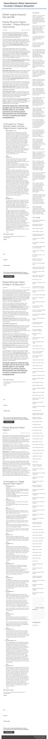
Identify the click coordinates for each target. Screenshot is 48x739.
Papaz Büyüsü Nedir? (36, 526)
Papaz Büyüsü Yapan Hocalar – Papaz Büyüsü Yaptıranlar (16, 24)
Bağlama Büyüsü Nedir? (37, 549)
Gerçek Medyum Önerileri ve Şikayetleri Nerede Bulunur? (38, 414)
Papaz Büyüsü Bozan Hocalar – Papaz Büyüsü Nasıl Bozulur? (38, 268)
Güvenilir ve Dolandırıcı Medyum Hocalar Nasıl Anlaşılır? (38, 310)
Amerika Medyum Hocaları (37, 382)
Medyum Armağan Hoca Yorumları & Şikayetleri (38, 120)
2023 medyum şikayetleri (40, 617)
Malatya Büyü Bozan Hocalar (38, 392)
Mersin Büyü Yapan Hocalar (38, 395)
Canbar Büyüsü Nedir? (40, 108)
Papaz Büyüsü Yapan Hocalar (41, 738)
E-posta (5, 259)
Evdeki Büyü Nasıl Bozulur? (37, 368)
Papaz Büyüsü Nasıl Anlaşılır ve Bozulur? (13, 283)
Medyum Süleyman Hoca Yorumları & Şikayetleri (37, 486)
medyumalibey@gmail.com (11, 152)
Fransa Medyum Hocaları (37, 453)
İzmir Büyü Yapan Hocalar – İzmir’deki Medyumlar (38, 323)
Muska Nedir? (35, 461)
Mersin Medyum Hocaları (37, 421)
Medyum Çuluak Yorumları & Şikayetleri (38, 195)
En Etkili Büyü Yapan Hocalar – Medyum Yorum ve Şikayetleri (38, 287)
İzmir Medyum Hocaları (37, 430)
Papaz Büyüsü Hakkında (40, 172)
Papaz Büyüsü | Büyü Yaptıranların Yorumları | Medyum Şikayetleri (40, 737)
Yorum (5, 239)
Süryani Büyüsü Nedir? (36, 555)
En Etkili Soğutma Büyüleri (37, 427)
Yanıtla (7, 155)
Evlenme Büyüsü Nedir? (37, 543)
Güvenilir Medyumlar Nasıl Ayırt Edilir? (38, 71)
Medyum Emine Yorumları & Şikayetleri (37, 207)
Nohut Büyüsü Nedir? (36, 546)
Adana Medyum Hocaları (37, 441)
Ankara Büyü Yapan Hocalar (38, 362)
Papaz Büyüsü (35, 625)
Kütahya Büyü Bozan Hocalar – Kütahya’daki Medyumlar (38, 235)
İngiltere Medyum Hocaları (37, 385)
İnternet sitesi (6, 265)
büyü (22, 39)
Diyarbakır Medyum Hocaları (38, 436)
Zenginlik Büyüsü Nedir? (37, 456)
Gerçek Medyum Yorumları (37, 231)
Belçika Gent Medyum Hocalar (38, 375)
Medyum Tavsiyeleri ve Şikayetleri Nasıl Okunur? (37, 418)
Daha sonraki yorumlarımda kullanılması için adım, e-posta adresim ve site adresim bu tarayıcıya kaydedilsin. (16, 273)
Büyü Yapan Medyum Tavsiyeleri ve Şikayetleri (37, 330)
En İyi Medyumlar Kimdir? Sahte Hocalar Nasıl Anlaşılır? (38, 247)
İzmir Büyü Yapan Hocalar (37, 326)
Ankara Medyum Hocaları (37, 438)
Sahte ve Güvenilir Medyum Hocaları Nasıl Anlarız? (38, 60)
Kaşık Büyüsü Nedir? (40, 130)
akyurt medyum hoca (40, 610)
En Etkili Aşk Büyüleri (36, 424)
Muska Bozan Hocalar (36, 279)
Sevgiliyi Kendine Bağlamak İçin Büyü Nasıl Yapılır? (38, 221)
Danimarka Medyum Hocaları (38, 450)
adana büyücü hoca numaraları (38, 618)
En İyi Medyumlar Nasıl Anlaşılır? (38, 294)
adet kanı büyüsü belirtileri (37, 597)
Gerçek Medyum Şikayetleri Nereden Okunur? (37, 306)
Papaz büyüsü (11, 34)
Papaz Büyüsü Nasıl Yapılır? (13, 428)
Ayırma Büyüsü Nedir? (36, 410)
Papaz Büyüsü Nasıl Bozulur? (38, 532)
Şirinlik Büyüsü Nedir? (36, 459)
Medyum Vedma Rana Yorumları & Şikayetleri (38, 98)
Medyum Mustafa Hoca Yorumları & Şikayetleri (38, 37)
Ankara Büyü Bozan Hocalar (38, 359)
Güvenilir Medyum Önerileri (37, 228)
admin (6, 29)
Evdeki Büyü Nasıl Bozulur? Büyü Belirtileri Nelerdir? (37, 225)
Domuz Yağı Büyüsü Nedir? (37, 447)
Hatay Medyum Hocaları (37, 433)
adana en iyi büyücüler (36, 612)
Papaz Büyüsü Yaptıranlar (37, 540)
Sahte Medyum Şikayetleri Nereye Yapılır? (37, 356)
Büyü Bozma (35, 561)
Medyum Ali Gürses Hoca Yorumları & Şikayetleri (37, 259)
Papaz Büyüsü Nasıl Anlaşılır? (38, 538)
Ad (4, 254)
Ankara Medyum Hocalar (37, 365)
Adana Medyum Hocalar (37, 345)
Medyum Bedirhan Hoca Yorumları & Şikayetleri (38, 183)
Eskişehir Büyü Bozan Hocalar (38, 348)
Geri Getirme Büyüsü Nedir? (38, 444)
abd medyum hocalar (36, 619)
